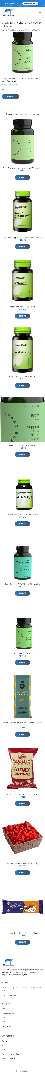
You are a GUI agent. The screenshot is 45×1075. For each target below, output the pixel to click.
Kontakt (5, 1045)
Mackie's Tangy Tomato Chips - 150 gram (22, 794)
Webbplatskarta (8, 1058)
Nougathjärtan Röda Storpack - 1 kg (22, 863)
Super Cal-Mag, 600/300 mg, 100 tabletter (22, 584)
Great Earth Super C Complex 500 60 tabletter (22, 237)
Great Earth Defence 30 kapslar (22, 307)
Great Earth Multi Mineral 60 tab (22, 376)
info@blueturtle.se (9, 995)
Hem (3, 30)
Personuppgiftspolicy (10, 1054)
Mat (3, 1022)
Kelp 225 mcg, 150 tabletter (22, 653)
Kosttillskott (11, 81)
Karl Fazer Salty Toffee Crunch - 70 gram (22, 933)
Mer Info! (10, 96)
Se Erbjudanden (30, 3)
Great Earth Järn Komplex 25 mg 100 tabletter (22, 168)
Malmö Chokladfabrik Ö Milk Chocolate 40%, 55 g (22, 724)
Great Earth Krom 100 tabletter (22, 445)
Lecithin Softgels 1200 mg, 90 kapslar (22, 515)
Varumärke (16, 78)
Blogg (4, 1041)
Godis (4, 1009)
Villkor (4, 1050)
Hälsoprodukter (28, 78)
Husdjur (5, 1017)
